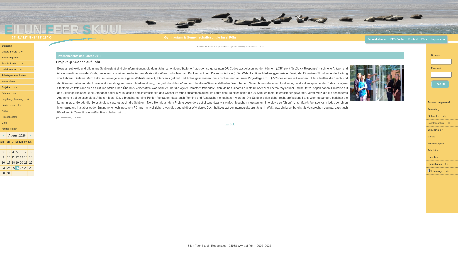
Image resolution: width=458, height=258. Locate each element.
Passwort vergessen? (439, 102)
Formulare (433, 157)
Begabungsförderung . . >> (16, 99)
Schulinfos (433, 150)
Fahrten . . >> (9, 93)
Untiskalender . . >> (12, 69)
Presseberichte (9, 117)
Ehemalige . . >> (440, 171)
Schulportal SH (435, 129)
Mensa (431, 136)
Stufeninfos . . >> (437, 116)
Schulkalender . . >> (12, 63)
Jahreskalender (377, 39)
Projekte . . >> (9, 87)
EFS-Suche (397, 39)
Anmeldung (433, 109)
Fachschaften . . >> (438, 164)
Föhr (424, 39)
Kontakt (413, 39)
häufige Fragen (9, 128)
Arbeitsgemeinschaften (14, 75)
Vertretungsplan (436, 143)
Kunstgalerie (8, 81)
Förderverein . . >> (11, 105)
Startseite (7, 45)
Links (4, 122)
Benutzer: (436, 55)
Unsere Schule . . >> (12, 51)
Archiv (5, 111)
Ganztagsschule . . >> (439, 123)
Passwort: (436, 68)
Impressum (438, 39)
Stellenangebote (10, 57)
